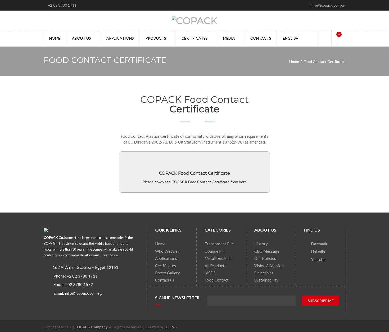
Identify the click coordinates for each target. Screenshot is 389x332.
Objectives (263, 272)
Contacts (260, 38)
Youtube (317, 259)
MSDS (210, 272)
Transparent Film (219, 243)
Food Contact (217, 280)
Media (229, 38)
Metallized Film (218, 258)
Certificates (195, 38)
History (261, 243)
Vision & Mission (269, 265)
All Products (215, 265)
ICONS (171, 327)
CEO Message (266, 251)
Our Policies (265, 258)
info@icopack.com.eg (83, 293)
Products (156, 38)
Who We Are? (167, 251)
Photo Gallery (167, 272)
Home (54, 38)
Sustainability (266, 280)
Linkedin (317, 251)
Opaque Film (216, 251)
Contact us (164, 280)
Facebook (318, 243)
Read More (110, 255)
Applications (120, 38)
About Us (81, 38)
